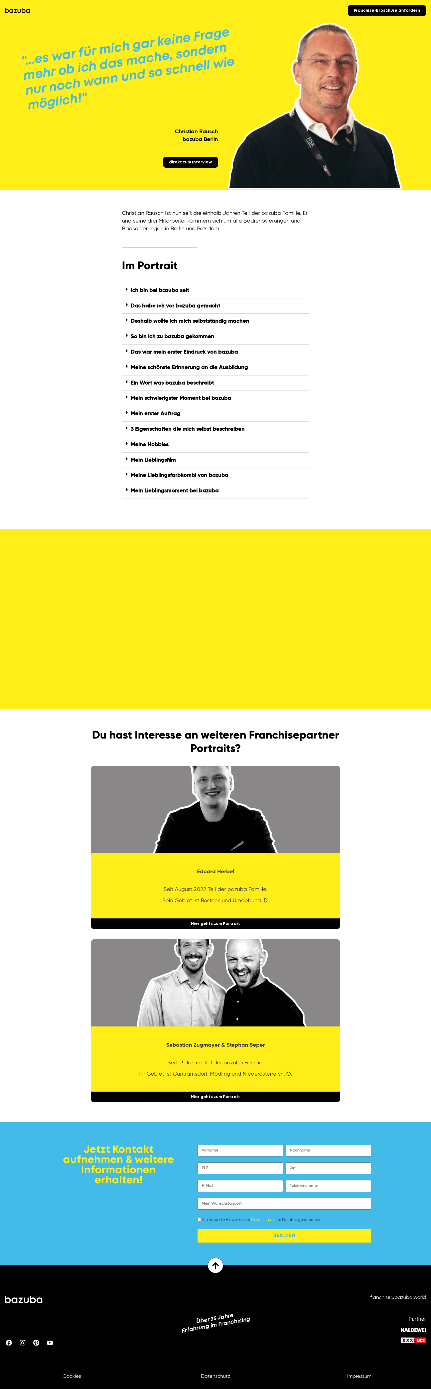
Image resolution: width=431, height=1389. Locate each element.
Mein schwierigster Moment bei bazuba (181, 398)
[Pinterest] (36, 1342)
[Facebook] (8, 1342)
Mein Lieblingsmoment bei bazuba (175, 491)
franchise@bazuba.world (398, 1297)
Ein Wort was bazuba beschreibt (172, 383)
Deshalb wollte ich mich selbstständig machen (190, 321)
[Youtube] (50, 1342)
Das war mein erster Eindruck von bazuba (184, 352)
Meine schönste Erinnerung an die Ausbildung (189, 367)
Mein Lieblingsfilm (153, 460)
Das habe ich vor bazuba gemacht (175, 306)
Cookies (72, 1376)
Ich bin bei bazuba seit (160, 290)
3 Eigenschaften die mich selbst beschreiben (188, 429)
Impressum (359, 1376)
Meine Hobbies (150, 444)
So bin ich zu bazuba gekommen (172, 336)
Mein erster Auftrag (155, 413)
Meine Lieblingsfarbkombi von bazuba (179, 475)
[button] (215, 290)
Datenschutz (263, 1220)
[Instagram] (22, 1342)
